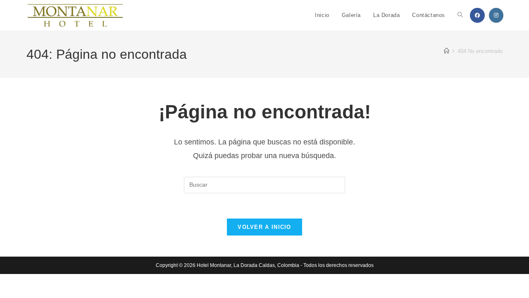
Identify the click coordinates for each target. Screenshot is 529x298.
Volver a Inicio (264, 227)
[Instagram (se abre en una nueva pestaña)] (496, 15)
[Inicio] (446, 51)
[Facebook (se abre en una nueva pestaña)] (477, 15)
